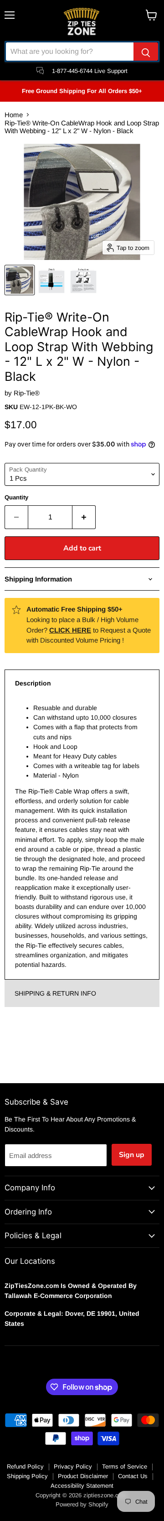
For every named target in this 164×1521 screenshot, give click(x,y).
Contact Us (133, 1476)
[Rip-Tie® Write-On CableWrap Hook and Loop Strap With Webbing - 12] (19, 280)
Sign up (131, 1155)
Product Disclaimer (83, 1476)
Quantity (16, 497)
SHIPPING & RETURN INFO (55, 993)
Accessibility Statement (82, 1485)
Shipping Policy (27, 1476)
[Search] (145, 51)
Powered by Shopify (82, 1504)
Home (14, 115)
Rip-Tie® (27, 393)
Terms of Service (124, 1466)
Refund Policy (25, 1466)
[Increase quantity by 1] (84, 517)
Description (33, 683)
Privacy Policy (73, 1466)
